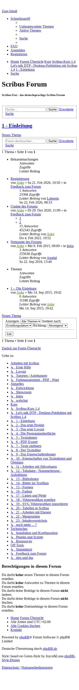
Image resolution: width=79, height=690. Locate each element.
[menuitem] (36, 26)
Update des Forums (24, 206)
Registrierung (20, 179)
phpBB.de (50, 648)
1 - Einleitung (17, 125)
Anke (20, 182)
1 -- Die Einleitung (23, 288)
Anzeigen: (12, 321)
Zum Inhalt (9, 11)
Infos (70, 246)
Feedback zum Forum (26, 186)
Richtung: (40, 325)
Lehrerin (53, 198)
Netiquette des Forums (26, 242)
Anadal (52, 258)
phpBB (24, 637)
